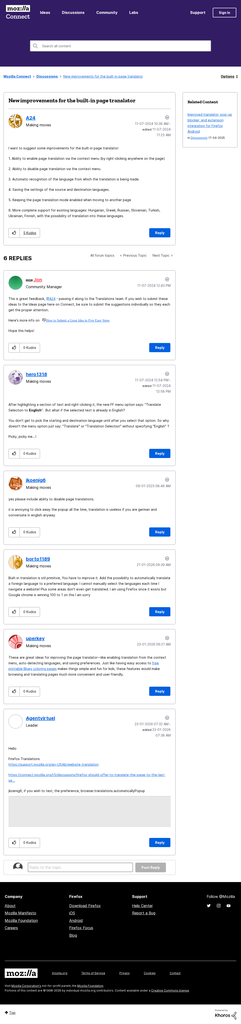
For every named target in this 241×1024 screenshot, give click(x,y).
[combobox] (120, 46)
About (10, 905)
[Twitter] (209, 906)
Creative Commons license (170, 990)
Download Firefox (85, 905)
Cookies (150, 973)
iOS (72, 913)
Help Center (142, 905)
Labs (133, 12)
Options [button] (227, 76)
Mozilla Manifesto (20, 913)
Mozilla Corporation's (26, 986)
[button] (14, 233)
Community (106, 12)
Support (197, 12)
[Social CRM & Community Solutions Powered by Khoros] (225, 1014)
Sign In (224, 13)
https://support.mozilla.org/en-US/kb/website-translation (53, 764)
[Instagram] (219, 906)
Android (76, 920)
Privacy (124, 973)
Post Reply (150, 867)
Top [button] (12, 1013)
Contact (175, 973)
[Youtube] (228, 906)
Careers (11, 927)
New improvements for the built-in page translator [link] (103, 76)
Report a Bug (143, 913)
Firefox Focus (81, 927)
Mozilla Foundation (21, 920)
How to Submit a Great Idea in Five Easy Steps (77, 320)
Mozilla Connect (18, 12)
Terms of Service (93, 973)
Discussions (73, 12)
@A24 (51, 299)
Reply (160, 233)
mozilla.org (59, 973)
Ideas (45, 12)
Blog (73, 935)
